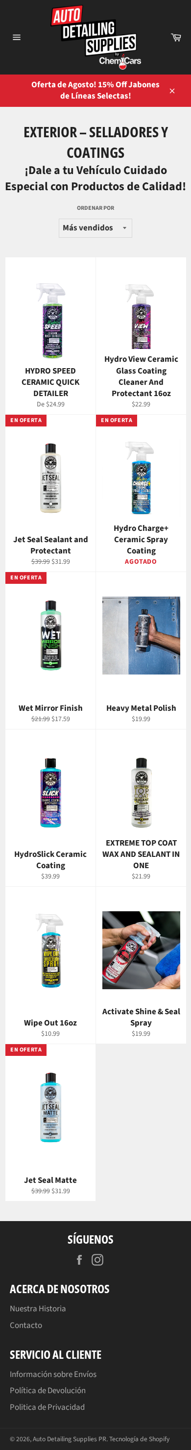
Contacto (26, 1325)
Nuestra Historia (38, 1309)
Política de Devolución (48, 1391)
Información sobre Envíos (53, 1374)
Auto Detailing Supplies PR (69, 1439)
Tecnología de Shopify (139, 1439)
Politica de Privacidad (47, 1407)
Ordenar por (95, 208)
